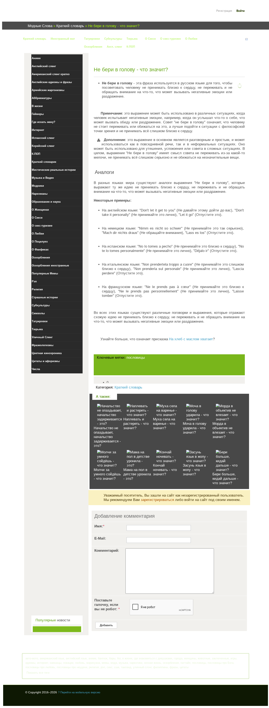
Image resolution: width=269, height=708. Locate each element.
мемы (105, 662)
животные (204, 658)
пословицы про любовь (40, 667)
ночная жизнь (152, 662)
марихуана (93, 662)
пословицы (136, 358)
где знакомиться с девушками (153, 658)
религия (94, 667)
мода (114, 662)
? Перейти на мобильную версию (79, 692)
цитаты (184, 667)
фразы (174, 667)
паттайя (185, 662)
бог (119, 658)
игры (233, 658)
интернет (42, 662)
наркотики (136, 662)
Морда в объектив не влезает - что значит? (223, 430)
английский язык (76, 658)
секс (109, 667)
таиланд (126, 667)
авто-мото (31, 658)
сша (116, 667)
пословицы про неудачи (72, 667)
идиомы (30, 662)
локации (68, 662)
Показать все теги (37, 672)
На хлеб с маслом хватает (191, 339)
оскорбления (171, 662)
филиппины (160, 667)
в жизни (127, 658)
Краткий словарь (128, 387)
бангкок (102, 658)
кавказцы (55, 662)
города (178, 658)
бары (112, 658)
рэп (103, 667)
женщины (190, 658)
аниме (92, 658)
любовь (80, 662)
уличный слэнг (142, 667)
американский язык (52, 658)
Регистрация (224, 10)
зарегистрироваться (157, 500)
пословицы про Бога (220, 662)
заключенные (220, 658)
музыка (123, 662)
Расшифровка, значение (50, 13)
